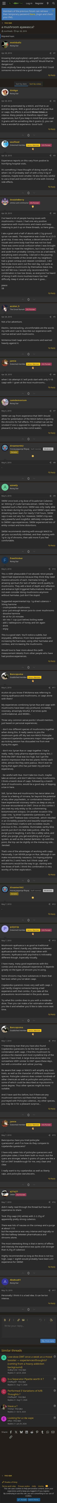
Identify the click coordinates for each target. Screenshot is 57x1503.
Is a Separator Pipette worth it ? (26, 1379)
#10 (54, 569)
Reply (53, 75)
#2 (54, 101)
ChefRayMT (12, 1382)
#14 (54, 1041)
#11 (54, 687)
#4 (54, 213)
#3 (54, 155)
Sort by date (21, 84)
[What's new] (48, 3)
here (32, 14)
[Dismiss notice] (52, 11)
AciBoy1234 (12, 1370)
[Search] (53, 3)
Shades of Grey (10, 1482)
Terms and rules (9, 1486)
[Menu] (4, 3)
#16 (54, 1202)
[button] (5, 1320)
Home (41, 1486)
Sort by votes (35, 84)
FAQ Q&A (22, 1370)
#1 (54, 53)
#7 (54, 411)
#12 (54, 904)
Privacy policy (24, 1486)
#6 (54, 374)
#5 (54, 317)
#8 (54, 462)
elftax (10, 1421)
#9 (54, 496)
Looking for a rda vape (21, 1418)
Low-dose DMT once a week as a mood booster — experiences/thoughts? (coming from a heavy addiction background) (30, 1362)
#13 (54, 940)
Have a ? (12, 1406)
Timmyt (11, 1409)
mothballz (8, 31)
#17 (54, 1290)
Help (34, 1486)
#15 (54, 1135)
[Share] (50, 53)
